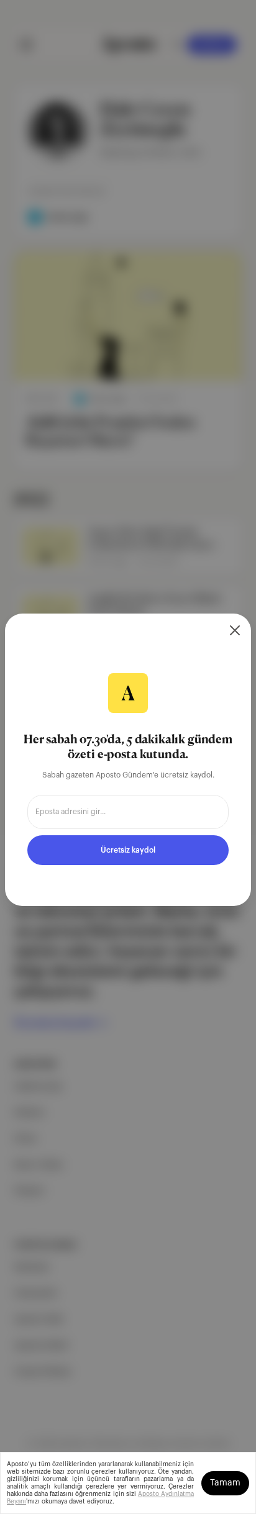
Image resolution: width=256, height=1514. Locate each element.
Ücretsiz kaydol (128, 850)
